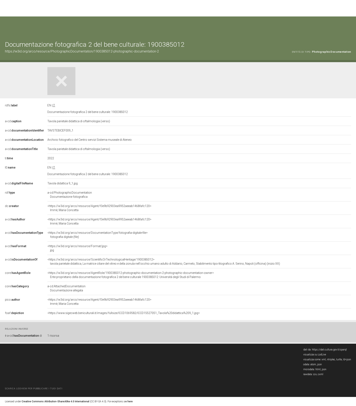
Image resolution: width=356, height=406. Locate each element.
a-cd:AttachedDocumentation (66, 288)
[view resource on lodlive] (349, 26)
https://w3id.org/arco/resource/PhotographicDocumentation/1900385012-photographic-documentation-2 (82, 51)
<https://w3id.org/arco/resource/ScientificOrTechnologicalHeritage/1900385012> (163, 261)
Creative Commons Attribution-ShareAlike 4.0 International (55, 401)
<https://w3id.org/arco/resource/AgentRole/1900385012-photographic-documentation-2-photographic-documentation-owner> (130, 275)
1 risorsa (53, 335)
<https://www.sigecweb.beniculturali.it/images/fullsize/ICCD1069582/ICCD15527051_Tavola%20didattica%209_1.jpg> (123, 313)
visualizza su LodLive (314, 354)
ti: (9, 158)
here (130, 401)
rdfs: (11, 105)
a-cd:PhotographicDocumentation (69, 194)
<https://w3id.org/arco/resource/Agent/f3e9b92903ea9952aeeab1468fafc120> (99, 208)
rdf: (10, 192)
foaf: (14, 313)
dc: (12, 206)
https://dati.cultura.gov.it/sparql (329, 349)
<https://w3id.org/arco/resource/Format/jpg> (77, 248)
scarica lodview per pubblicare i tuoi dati (33, 388)
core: (17, 273)
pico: (12, 299)
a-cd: (13, 121)
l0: (10, 167)
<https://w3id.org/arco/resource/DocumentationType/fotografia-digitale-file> (97, 234)
